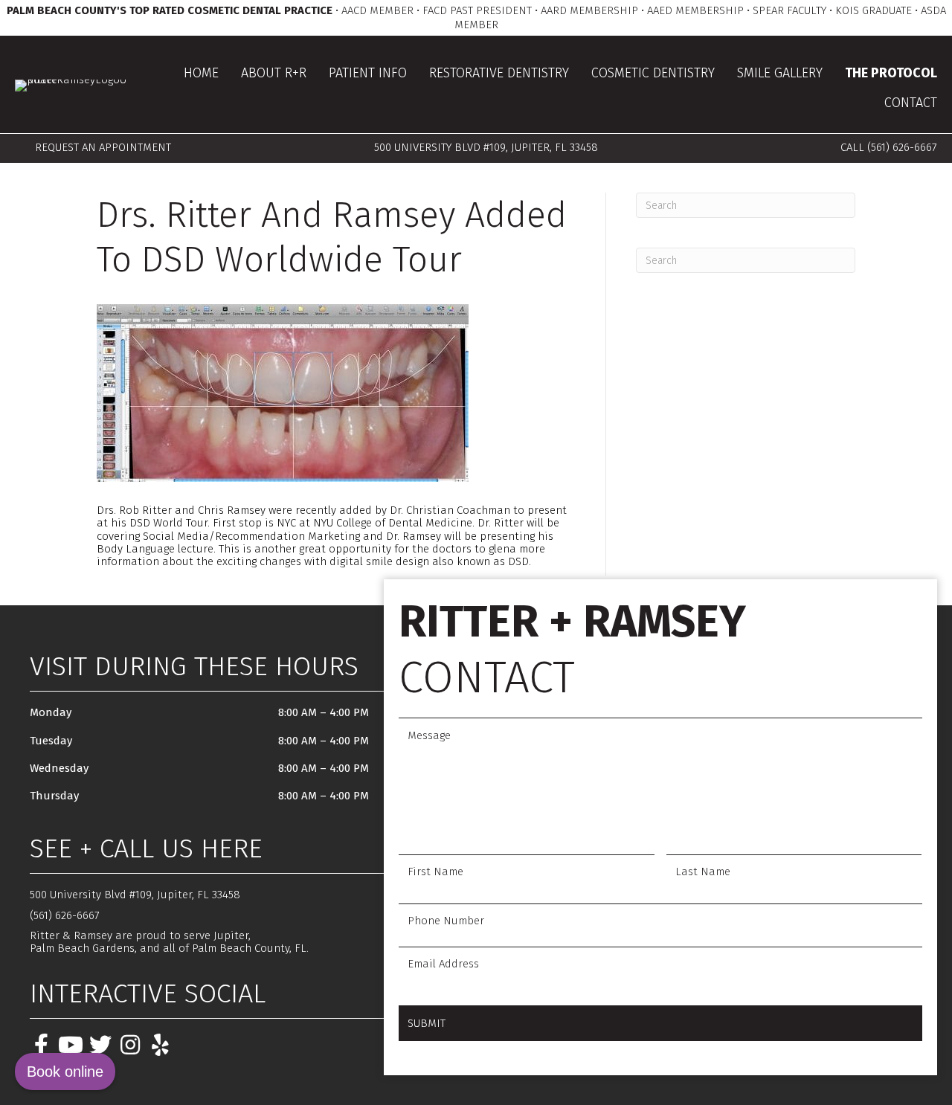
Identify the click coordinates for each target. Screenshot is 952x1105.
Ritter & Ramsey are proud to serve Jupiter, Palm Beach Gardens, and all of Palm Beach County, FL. (169, 942)
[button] (41, 1045)
